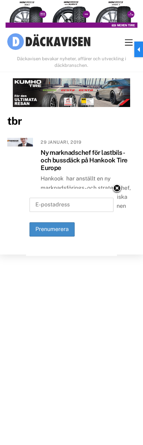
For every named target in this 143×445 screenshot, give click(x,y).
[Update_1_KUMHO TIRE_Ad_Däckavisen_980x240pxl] (72, 94)
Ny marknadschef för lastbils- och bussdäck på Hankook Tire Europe (84, 160)
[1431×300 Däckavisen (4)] (71, 15)
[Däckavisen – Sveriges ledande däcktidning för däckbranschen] (49, 42)
